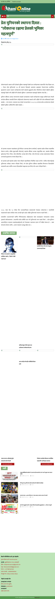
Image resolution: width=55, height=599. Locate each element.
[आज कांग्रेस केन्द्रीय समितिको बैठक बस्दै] (27, 355)
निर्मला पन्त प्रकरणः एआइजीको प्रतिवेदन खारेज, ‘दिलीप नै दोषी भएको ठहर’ (8, 256)
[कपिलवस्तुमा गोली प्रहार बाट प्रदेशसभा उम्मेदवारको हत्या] (27, 290)
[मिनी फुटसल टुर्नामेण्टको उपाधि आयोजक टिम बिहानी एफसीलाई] (9, 487)
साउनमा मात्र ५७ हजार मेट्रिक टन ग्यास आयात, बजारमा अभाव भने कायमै (33, 495)
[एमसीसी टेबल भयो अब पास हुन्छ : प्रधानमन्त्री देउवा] (45, 240)
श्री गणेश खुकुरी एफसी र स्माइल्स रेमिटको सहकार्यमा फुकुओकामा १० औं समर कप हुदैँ (35, 505)
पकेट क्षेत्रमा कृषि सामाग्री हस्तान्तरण (8, 464)
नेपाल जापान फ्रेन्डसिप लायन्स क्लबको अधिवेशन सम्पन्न (48, 464)
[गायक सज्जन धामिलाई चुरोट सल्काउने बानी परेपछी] (9, 403)
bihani (16, 39)
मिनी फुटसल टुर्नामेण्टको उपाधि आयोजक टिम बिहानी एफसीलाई (31, 483)
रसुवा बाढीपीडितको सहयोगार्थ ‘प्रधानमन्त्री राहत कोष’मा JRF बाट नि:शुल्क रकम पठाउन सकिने (36, 473)
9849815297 (37, 597)
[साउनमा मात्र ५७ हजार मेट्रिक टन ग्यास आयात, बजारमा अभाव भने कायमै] (9, 498)
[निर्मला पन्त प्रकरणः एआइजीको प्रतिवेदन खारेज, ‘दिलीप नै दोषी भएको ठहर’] (9, 244)
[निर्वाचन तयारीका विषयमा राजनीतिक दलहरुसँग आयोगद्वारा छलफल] (45, 403)
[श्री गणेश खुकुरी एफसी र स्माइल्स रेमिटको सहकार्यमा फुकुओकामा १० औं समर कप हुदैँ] (9, 509)
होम (5, 16)
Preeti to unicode (16, 1)
